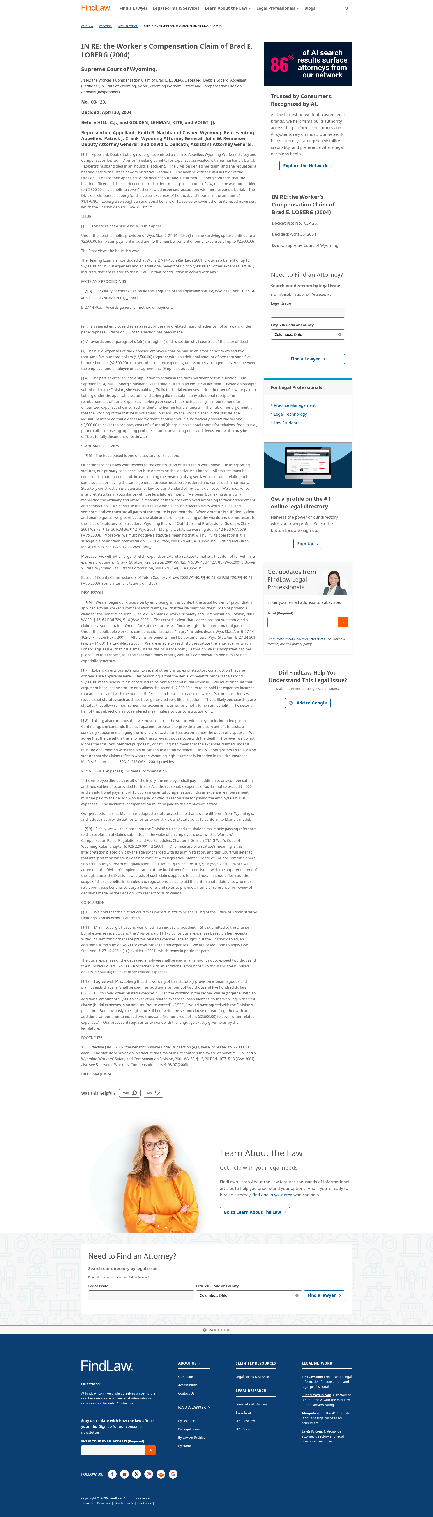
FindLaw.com (312, 1376)
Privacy (102, 1503)
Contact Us (186, 1393)
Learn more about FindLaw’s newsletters (296, 639)
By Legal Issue (189, 1429)
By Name (185, 1446)
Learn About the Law (251, 1404)
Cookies (143, 1503)
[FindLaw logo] (98, 8)
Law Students (286, 423)
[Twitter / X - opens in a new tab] (136, 1474)
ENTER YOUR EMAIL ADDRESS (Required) (112, 1441)
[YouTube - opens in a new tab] (124, 1474)
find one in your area (272, 1195)
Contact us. (125, 1403)
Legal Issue (281, 303)
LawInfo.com (312, 1431)
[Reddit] (161, 1474)
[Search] (347, 8)
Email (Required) (280, 613)
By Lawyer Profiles (191, 1437)
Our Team (185, 1376)
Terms (85, 1503)
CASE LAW (87, 26)
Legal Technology (290, 414)
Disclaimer (123, 1503)
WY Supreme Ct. (128, 26)
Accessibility (187, 1385)
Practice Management (295, 405)
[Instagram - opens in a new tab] (148, 1474)
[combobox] (308, 313)
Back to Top (218, 1330)
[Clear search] (340, 334)
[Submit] (343, 622)
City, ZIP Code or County (292, 325)
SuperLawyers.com (316, 1395)
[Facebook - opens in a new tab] (112, 1474)
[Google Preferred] (173, 1474)
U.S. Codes (244, 1429)
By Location (186, 1421)
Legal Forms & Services (253, 1376)
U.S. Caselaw (245, 1421)
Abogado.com (313, 1413)
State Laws (244, 1412)
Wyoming (105, 26)
